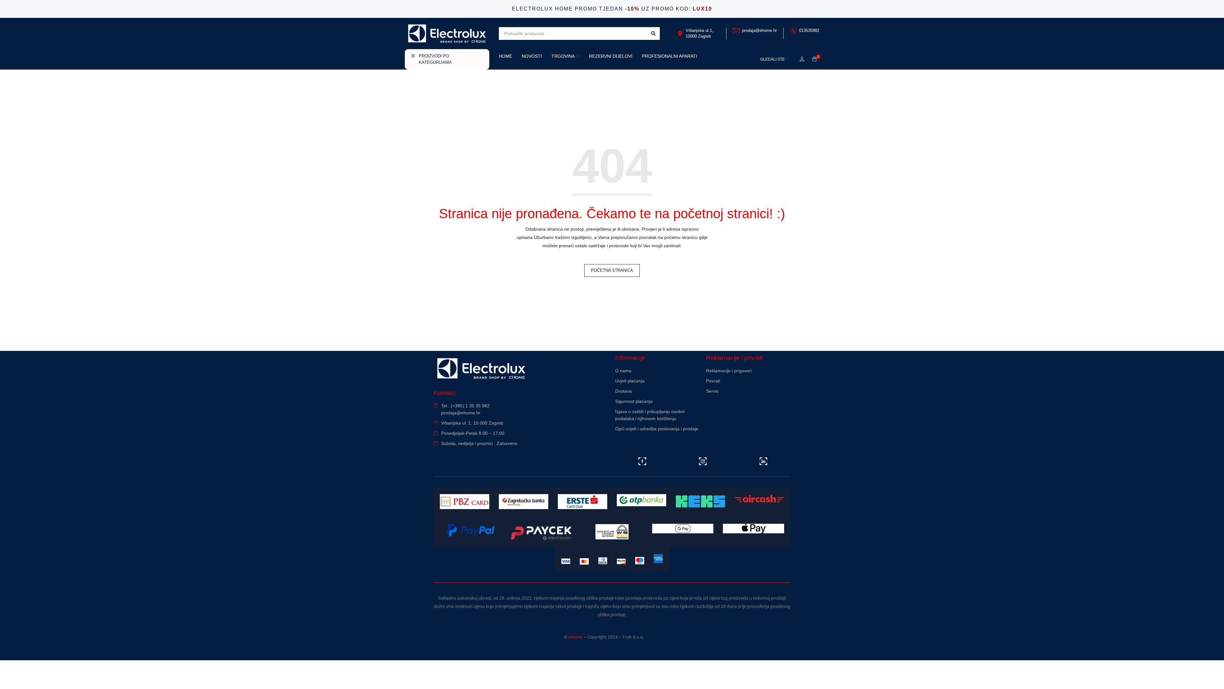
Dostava (623, 391)
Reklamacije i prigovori (729, 370)
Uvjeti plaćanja (630, 380)
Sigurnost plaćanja (633, 401)
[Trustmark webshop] (748, 408)
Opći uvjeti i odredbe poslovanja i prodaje (656, 428)
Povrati (713, 380)
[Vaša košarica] (814, 59)
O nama (623, 370)
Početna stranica (612, 270)
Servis (712, 391)
